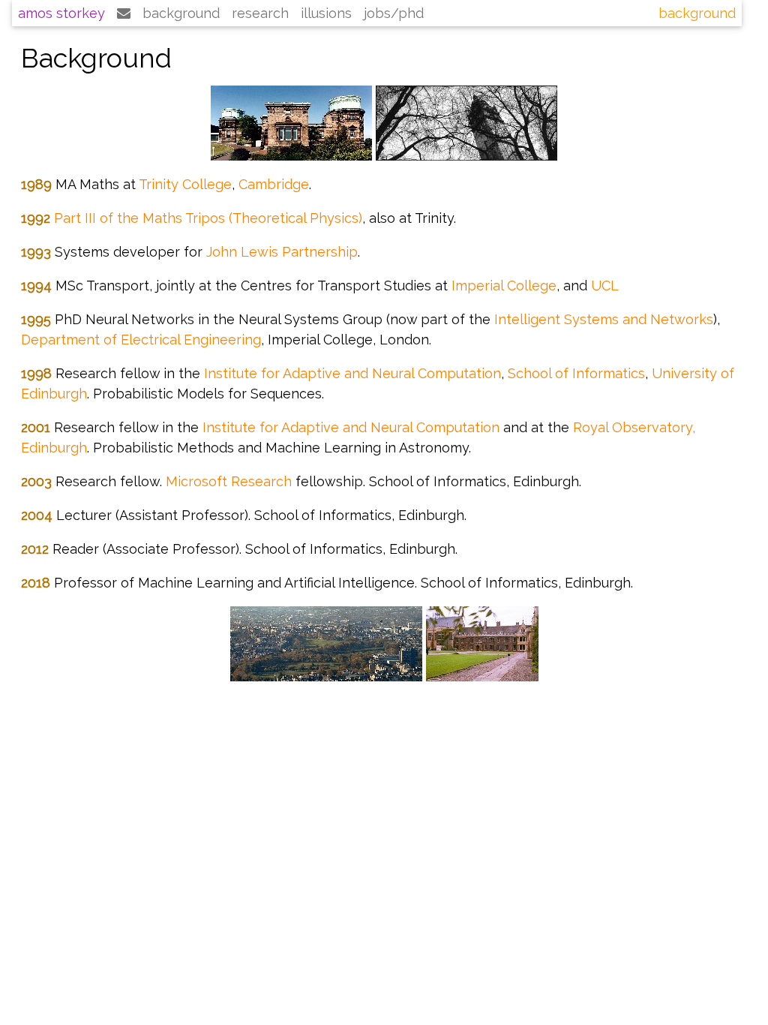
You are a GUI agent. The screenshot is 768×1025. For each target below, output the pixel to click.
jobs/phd (394, 13)
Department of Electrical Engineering (141, 339)
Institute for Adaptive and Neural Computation (352, 373)
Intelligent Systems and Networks (603, 319)
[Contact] (123, 13)
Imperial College (504, 285)
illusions (326, 13)
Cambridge (273, 184)
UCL (605, 285)
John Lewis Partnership (282, 252)
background (181, 13)
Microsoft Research (229, 481)
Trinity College (185, 184)
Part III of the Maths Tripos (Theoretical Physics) (208, 218)
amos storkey (61, 13)
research (260, 13)
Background (697, 13)
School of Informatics (576, 373)
